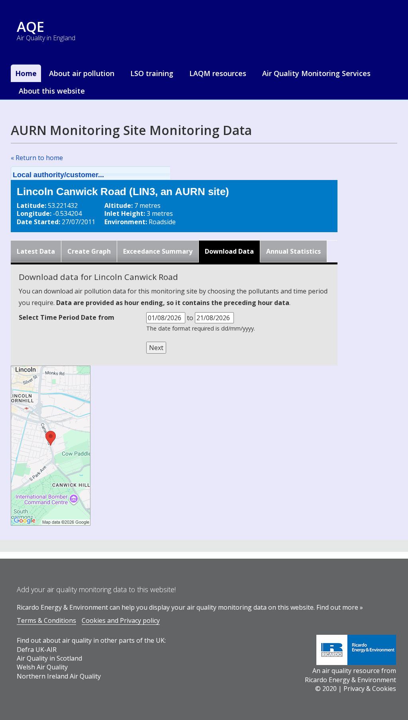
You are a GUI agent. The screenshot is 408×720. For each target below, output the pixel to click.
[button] (101, 173)
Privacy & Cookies (369, 688)
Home (26, 73)
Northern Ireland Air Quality (59, 676)
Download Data (229, 251)
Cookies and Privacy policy (121, 620)
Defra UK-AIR (37, 649)
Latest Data (36, 251)
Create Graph (89, 251)
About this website (52, 91)
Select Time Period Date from (66, 317)
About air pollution (81, 73)
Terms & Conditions (46, 620)
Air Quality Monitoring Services (316, 73)
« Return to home (37, 157)
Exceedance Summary (157, 251)
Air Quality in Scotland (49, 658)
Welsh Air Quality (42, 667)
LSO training (151, 73)
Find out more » (339, 607)
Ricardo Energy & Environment (350, 679)
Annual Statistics (293, 251)
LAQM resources (217, 73)
